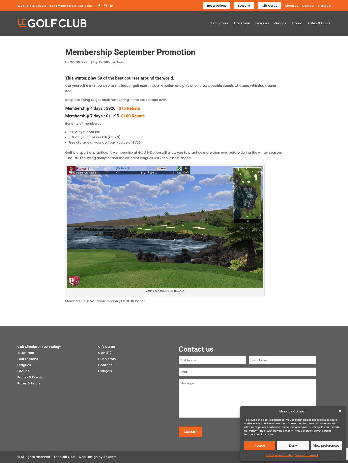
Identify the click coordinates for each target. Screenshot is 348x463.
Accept (259, 445)
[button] (340, 411)
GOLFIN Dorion (80, 62)
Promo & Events (30, 377)
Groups (280, 24)
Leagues (262, 24)
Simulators (219, 24)
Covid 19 (105, 352)
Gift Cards (269, 6)
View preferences (326, 445)
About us (291, 6)
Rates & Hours (319, 24)
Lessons (244, 6)
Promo (297, 24)
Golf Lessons (27, 359)
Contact (308, 6)
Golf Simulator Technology (39, 346)
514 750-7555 (82, 6)
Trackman (241, 24)
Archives (118, 62)
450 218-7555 (45, 6)
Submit (190, 431)
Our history (107, 359)
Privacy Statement (306, 455)
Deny (293, 445)
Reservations (216, 6)
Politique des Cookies (279, 455)
